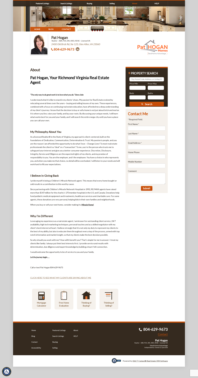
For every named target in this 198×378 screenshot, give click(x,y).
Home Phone (134, 152)
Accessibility (36, 348)
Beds (131, 93)
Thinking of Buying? (86, 304)
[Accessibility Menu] (6, 371)
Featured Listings (42, 3)
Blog (51, 29)
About (134, 3)
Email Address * (135, 143)
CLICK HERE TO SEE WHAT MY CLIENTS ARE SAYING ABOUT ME (60, 277)
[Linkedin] (77, 49)
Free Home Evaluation (64, 304)
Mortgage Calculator (41, 304)
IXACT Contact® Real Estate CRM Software (150, 361)
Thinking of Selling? (109, 304)
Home (37, 29)
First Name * (133, 124)
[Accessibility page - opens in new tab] (117, 362)
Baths (150, 93)
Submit (146, 188)
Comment (132, 171)
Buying (89, 3)
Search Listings (66, 3)
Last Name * (133, 133)
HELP (156, 3)
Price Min (133, 83)
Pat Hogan (59, 37)
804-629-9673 (64, 49)
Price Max (152, 83)
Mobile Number (135, 161)
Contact (66, 29)
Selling (112, 3)
